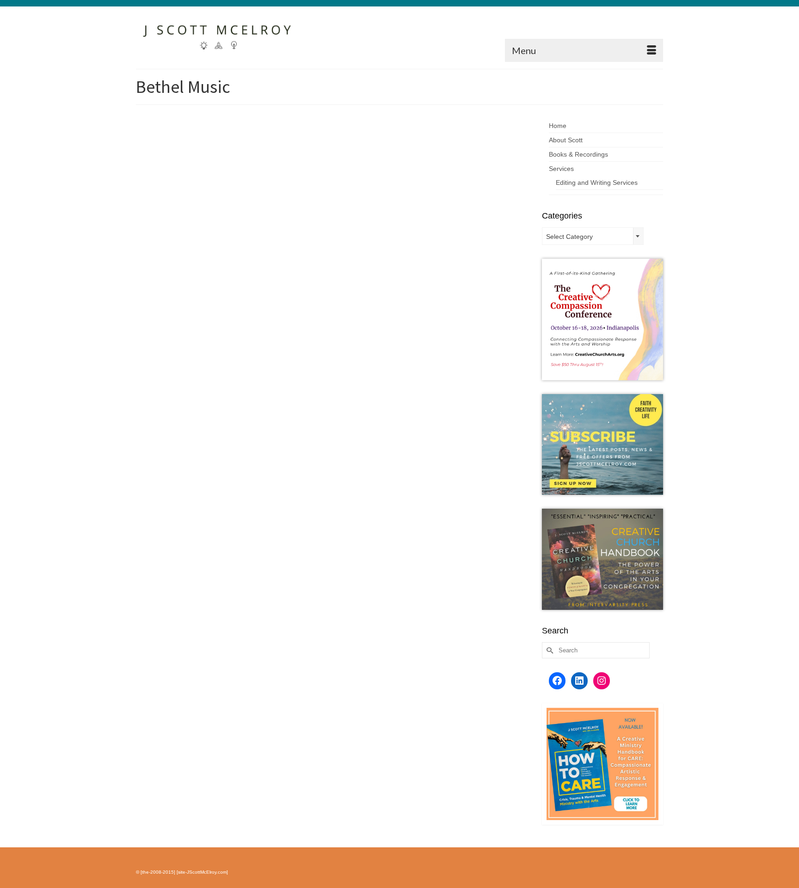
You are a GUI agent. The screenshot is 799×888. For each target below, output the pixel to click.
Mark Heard (411, 243)
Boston (407, 233)
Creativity (409, 161)
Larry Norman (381, 243)
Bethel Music (358, 233)
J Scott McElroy (336, 161)
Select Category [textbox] (569, 236)
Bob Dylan (386, 233)
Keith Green (351, 243)
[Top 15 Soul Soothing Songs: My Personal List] (213, 196)
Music (429, 161)
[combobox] (593, 236)
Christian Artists (434, 233)
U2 (504, 243)
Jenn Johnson (320, 243)
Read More (464, 211)
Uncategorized (455, 161)
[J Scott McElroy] (219, 34)
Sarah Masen (440, 243)
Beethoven (330, 233)
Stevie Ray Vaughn (477, 243)
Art (393, 161)
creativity (483, 233)
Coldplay (462, 233)
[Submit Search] (549, 650)
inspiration (505, 233)
